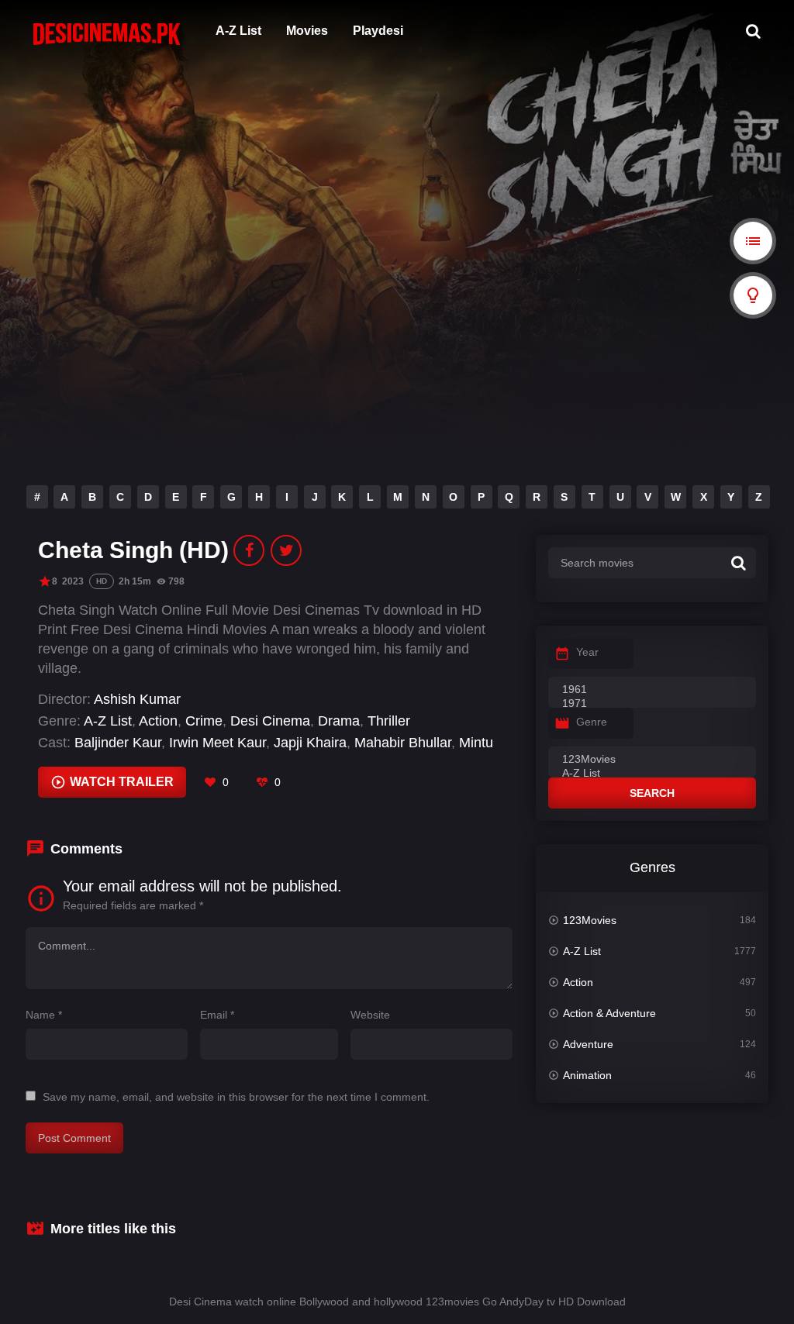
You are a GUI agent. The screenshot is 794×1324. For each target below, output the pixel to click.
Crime (204, 721)
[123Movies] (652, 760)
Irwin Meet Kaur (217, 742)
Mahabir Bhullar (402, 742)
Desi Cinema (270, 721)
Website (370, 1015)
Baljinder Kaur (117, 742)
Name (44, 1015)
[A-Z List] (652, 774)
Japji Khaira (310, 742)
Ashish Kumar (137, 699)
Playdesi (378, 30)
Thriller (389, 721)
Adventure (588, 1044)
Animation (587, 1075)
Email (217, 1015)
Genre (591, 721)
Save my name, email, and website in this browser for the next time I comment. (236, 1097)
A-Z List (238, 30)
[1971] (652, 704)
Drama (339, 721)
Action (158, 721)
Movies (307, 30)
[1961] (652, 690)
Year (587, 652)
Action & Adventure (609, 1013)
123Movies (589, 920)
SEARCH (652, 793)
